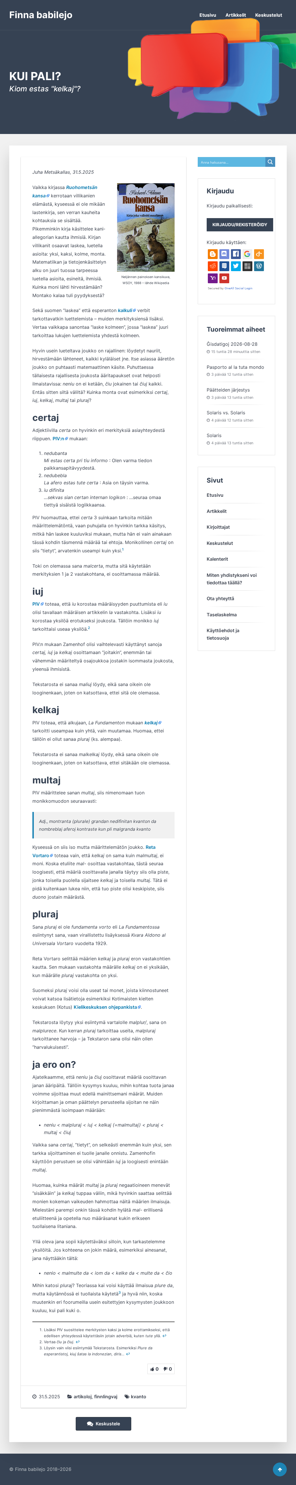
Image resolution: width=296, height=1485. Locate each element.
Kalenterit (217, 559)
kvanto (138, 1396)
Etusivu (207, 15)
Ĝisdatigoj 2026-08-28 (232, 344)
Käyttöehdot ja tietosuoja (223, 634)
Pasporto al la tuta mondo (235, 367)
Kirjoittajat (218, 527)
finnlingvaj (105, 1396)
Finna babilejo (41, 14)
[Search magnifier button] (270, 162)
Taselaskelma (222, 614)
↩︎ (164, 1335)
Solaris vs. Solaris (226, 412)
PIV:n (58, 438)
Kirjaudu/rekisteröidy (239, 224)
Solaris (214, 435)
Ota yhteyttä (220, 598)
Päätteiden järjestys (228, 390)
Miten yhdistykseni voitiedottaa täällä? (232, 578)
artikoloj (83, 1396)
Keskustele (107, 1424)
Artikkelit (235, 15)
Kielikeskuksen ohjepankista (105, 1007)
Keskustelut (268, 15)
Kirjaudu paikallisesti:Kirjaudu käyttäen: (237, 224)
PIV (36, 604)
